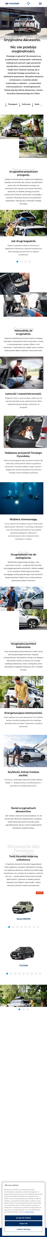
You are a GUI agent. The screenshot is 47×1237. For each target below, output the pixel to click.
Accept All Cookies (23, 1218)
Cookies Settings (23, 1229)
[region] (23, 1209)
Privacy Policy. (29, 1212)
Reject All (23, 1224)
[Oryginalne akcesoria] (12, 3)
